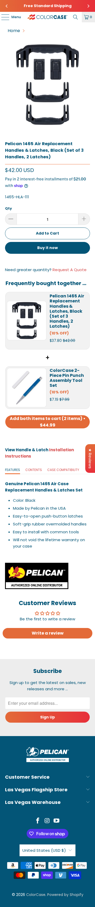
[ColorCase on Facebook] (38, 821)
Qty (8, 208)
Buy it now (47, 247)
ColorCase (35, 894)
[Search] (75, 17)
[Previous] (7, 6)
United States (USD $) (44, 850)
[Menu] (2, 17)
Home (14, 31)
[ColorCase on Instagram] (47, 821)
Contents (33, 470)
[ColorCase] (47, 17)
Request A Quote (70, 269)
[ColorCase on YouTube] (57, 821)
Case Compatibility (63, 470)
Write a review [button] (48, 633)
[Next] (88, 6)
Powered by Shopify (65, 894)
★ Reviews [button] (90, 458)
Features (12, 470)
